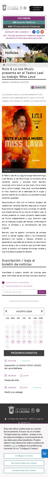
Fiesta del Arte (11, 380)
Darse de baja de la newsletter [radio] (19, 286)
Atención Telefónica (24, 22)
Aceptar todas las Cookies (24, 470)
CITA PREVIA (24, 18)
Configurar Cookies (24, 456)
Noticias (22, 65)
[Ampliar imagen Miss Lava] (24, 137)
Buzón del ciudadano (18, 32)
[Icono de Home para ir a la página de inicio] (24, 409)
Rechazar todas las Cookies (24, 463)
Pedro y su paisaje (13, 392)
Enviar (42, 292)
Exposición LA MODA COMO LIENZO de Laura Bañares (22, 366)
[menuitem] (24, 18)
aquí (13, 446)
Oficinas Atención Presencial (24, 27)
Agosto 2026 (24, 311)
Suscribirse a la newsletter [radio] (17, 283)
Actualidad (12, 65)
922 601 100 (25, 423)
